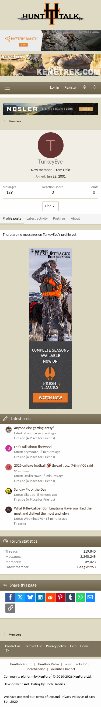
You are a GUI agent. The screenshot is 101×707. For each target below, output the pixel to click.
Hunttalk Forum (21, 664)
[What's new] (85, 88)
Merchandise (35, 669)
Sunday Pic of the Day (30, 490)
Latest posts (21, 419)
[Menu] (7, 88)
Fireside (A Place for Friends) (34, 438)
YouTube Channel (63, 669)
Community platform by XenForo (48, 676)
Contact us (12, 646)
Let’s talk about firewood (32, 447)
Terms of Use (33, 646)
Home (84, 646)
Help (73, 646)
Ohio (66, 170)
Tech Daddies (55, 684)
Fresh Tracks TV (75, 664)
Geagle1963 (86, 567)
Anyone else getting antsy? (34, 428)
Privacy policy (56, 646)
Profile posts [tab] (12, 219)
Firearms (20, 523)
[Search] (95, 88)
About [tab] (75, 219)
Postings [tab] (59, 219)
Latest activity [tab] (37, 219)
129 (9, 192)
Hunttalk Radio (48, 664)
